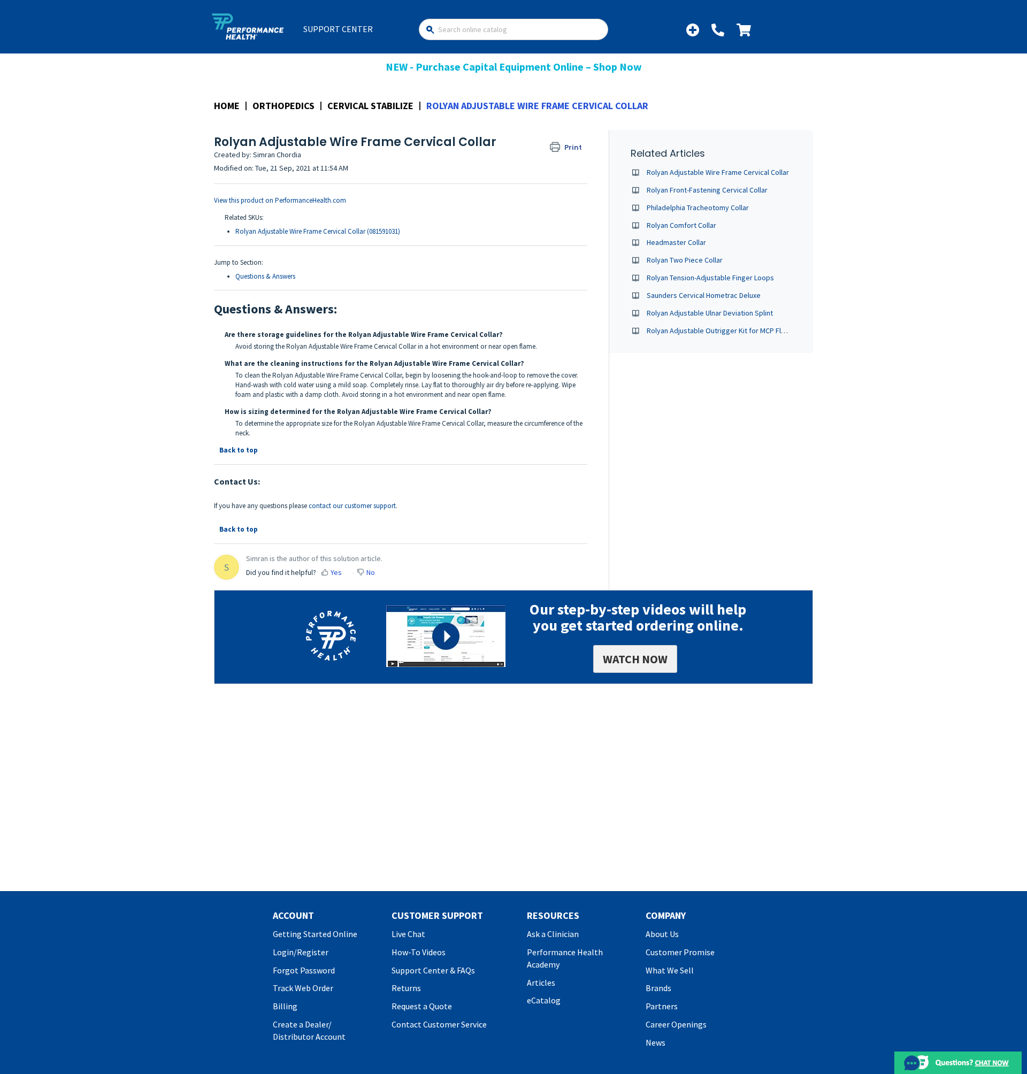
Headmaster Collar (676, 242)
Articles (541, 982)
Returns (406, 988)
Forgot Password (304, 970)
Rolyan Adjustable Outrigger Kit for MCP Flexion (722, 330)
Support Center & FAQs (433, 970)
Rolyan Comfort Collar (681, 225)
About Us (662, 934)
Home (227, 105)
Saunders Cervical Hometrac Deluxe (704, 295)
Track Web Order (303, 988)
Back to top (238, 450)
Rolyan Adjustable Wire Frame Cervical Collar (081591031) (317, 231)
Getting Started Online (315, 934)
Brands (658, 988)
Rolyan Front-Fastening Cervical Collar (707, 190)
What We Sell (670, 970)
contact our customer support (352, 505)
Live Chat (408, 934)
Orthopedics (283, 105)
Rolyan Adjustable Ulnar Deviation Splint (710, 313)
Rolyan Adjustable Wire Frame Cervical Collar (718, 172)
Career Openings (676, 1024)
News (655, 1042)
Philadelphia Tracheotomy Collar (698, 207)
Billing (285, 1006)
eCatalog (544, 1000)
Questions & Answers (265, 276)
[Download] (493, 406)
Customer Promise (680, 952)
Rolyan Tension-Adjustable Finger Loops (710, 277)
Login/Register (300, 952)
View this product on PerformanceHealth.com (280, 200)
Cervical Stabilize (370, 105)
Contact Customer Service (439, 1024)
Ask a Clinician (553, 934)
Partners (662, 1006)
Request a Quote (422, 1006)
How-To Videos (419, 952)
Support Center (338, 29)
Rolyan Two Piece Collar (685, 260)
